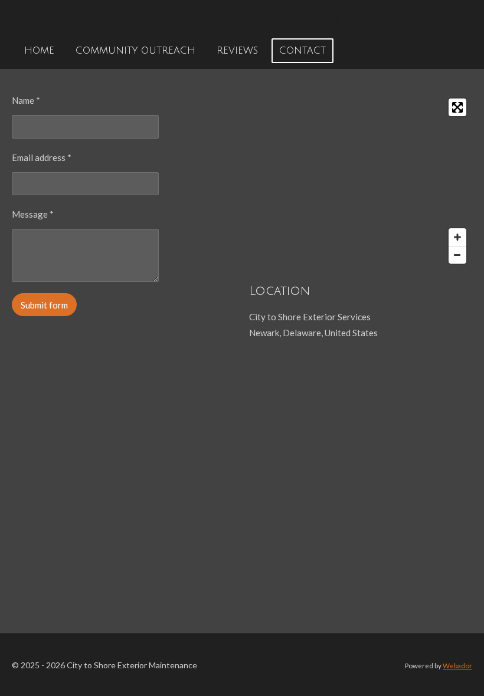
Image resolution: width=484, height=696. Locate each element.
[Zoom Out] (457, 255)
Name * (26, 100)
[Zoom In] (457, 237)
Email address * (41, 157)
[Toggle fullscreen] (457, 107)
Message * (33, 214)
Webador (457, 665)
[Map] (360, 181)
